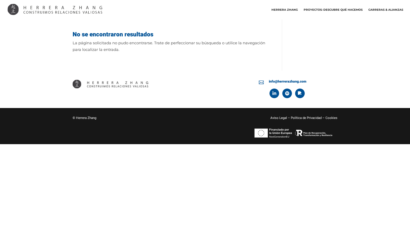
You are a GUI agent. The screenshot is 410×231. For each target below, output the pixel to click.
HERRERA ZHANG (284, 9)
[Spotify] (287, 93)
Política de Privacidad (306, 118)
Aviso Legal (278, 118)
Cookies (331, 118)
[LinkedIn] (274, 93)
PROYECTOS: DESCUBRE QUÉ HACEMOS (333, 9)
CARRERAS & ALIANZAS (385, 9)
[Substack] (300, 93)
